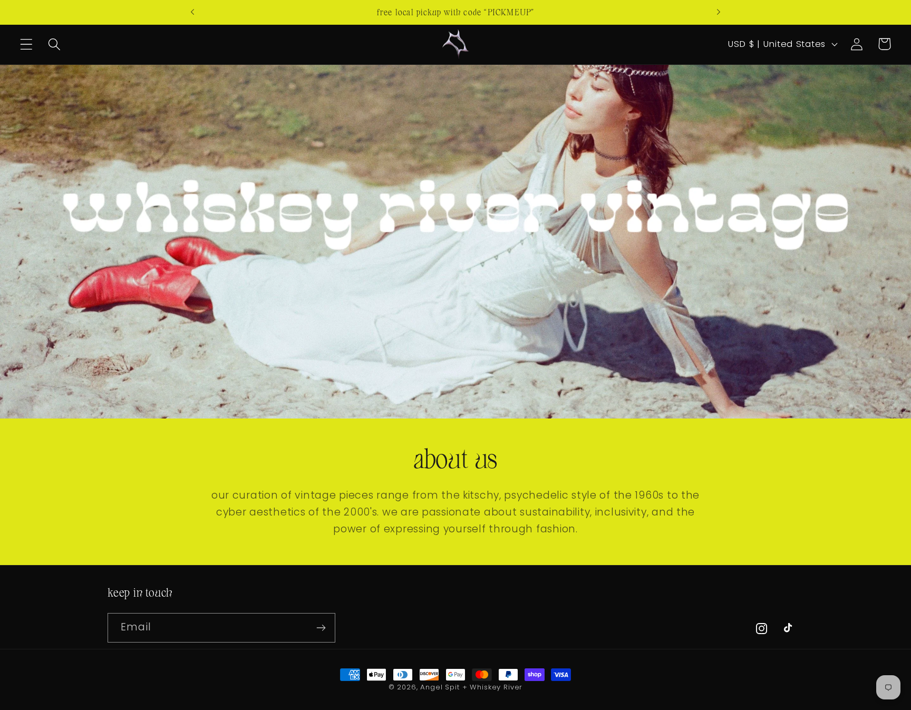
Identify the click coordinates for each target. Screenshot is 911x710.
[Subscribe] (321, 628)
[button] (27, 44)
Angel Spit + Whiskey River (471, 687)
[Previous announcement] (192, 12)
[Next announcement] (718, 12)
